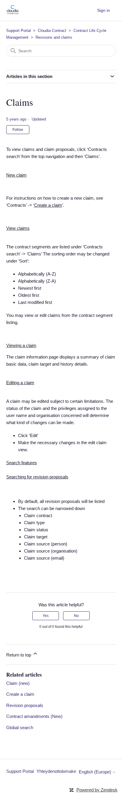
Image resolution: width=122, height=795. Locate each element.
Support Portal (18, 30)
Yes (46, 616)
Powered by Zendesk (97, 789)
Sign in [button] (103, 10)
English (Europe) (95, 771)
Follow (17, 130)
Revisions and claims (54, 37)
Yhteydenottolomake (56, 771)
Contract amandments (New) (34, 716)
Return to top (19, 654)
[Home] (12, 13)
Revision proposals (24, 705)
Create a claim (20, 694)
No (76, 616)
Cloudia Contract (52, 30)
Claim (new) (18, 683)
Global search (19, 727)
